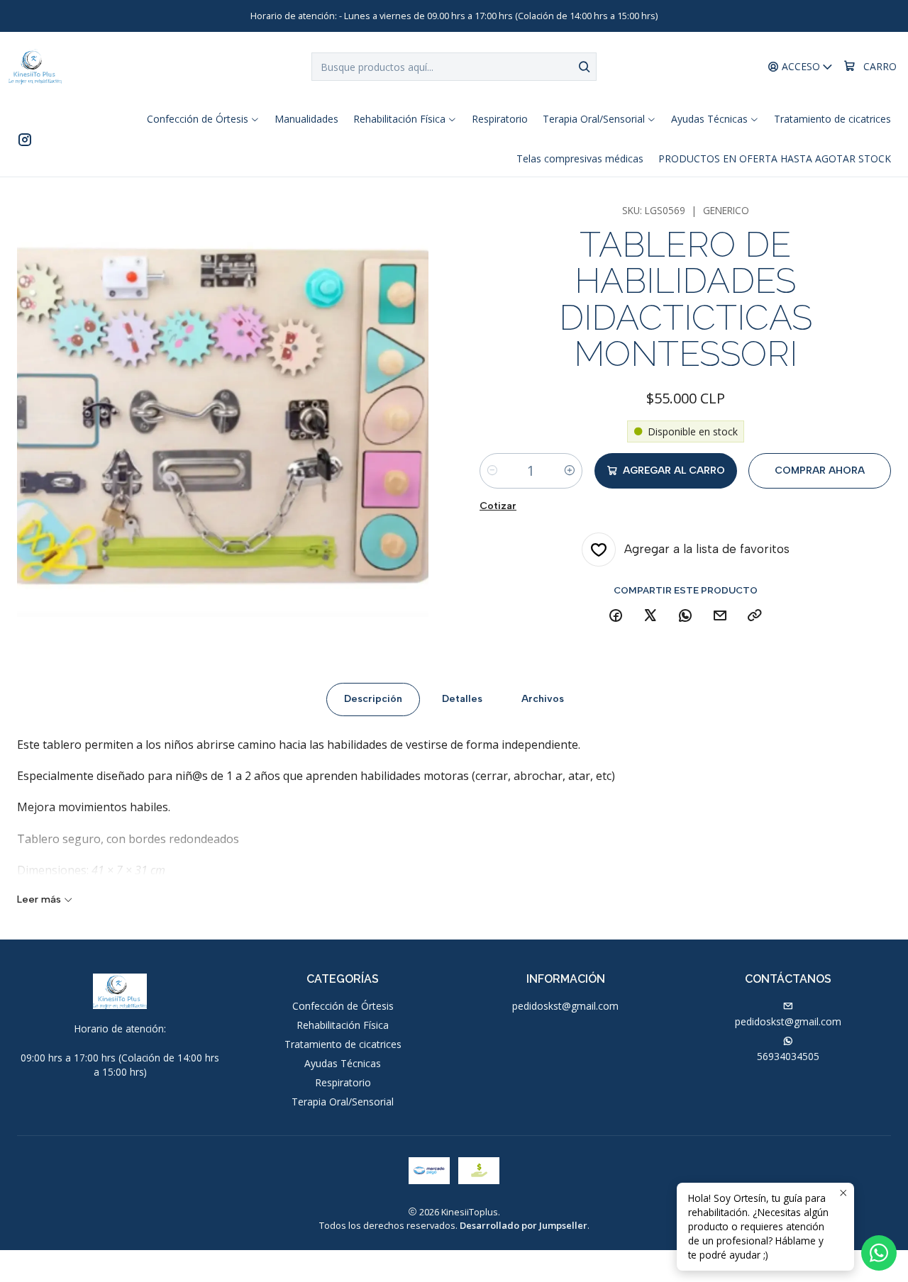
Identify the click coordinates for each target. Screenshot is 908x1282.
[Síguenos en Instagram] (25, 139)
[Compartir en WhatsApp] (685, 616)
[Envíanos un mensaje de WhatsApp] (879, 1253)
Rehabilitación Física (343, 1025)
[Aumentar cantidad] (570, 471)
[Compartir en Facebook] (616, 616)
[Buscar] (584, 66)
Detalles (462, 699)
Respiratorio (343, 1082)
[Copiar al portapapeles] (755, 616)
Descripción (373, 699)
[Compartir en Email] (720, 616)
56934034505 (788, 1056)
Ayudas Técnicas (342, 1063)
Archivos (542, 699)
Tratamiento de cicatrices (343, 1044)
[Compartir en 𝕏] (650, 616)
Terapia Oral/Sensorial (343, 1101)
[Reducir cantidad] (492, 471)
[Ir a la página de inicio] (35, 66)
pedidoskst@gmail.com (565, 1006)
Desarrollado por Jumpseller (523, 1225)
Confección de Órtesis (343, 1006)
